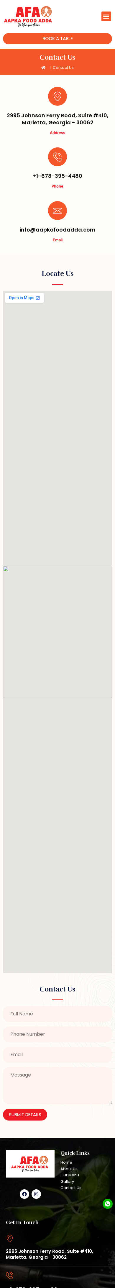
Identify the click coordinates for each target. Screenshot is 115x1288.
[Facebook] (24, 1194)
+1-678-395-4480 (57, 176)
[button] (106, 16)
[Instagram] (36, 1194)
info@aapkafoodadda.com (57, 229)
